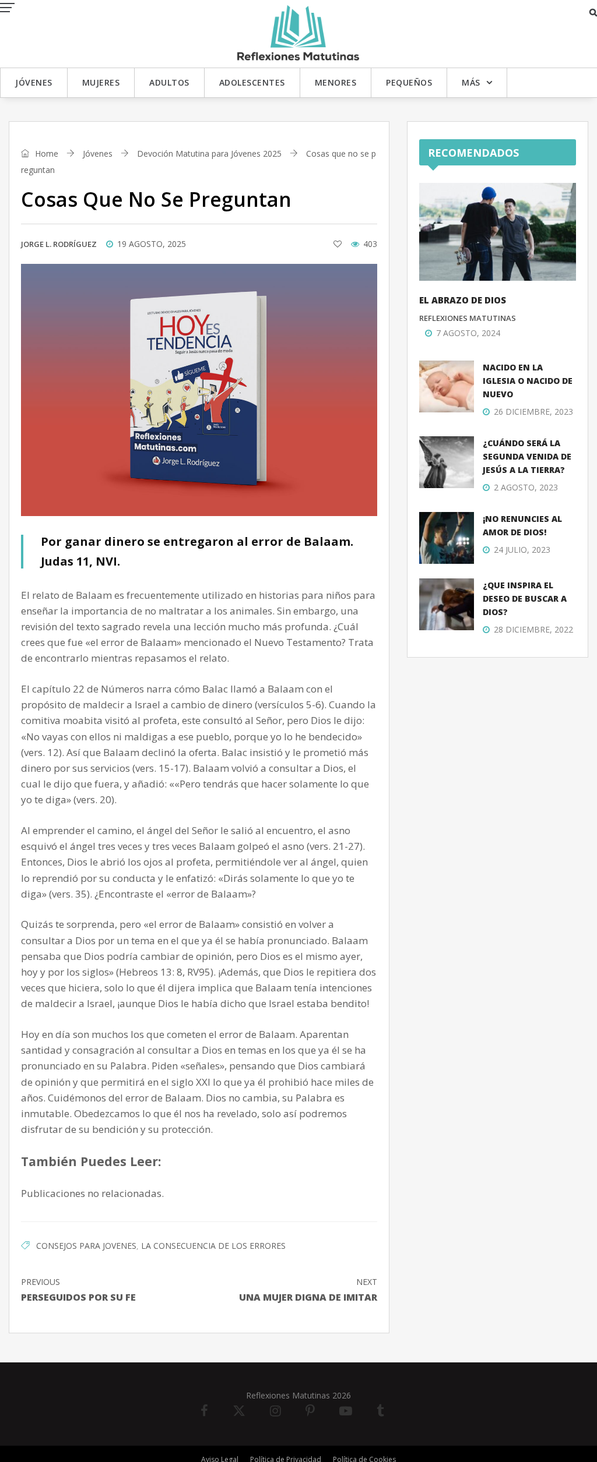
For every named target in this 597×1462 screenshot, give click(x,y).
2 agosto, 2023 (526, 487)
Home (45, 153)
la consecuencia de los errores (213, 1245)
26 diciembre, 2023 (533, 411)
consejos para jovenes (86, 1245)
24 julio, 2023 (522, 549)
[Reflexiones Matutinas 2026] (298, 32)
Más (471, 82)
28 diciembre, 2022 (533, 629)
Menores (336, 82)
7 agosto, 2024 (468, 332)
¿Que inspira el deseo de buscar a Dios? (525, 598)
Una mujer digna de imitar (308, 1290)
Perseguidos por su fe (78, 1290)
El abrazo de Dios (462, 300)
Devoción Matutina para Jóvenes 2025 (209, 153)
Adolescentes (252, 82)
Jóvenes (33, 82)
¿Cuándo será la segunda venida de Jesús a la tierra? (527, 456)
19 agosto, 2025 (151, 243)
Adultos (169, 82)
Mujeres (101, 82)
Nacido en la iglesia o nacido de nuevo (528, 381)
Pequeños (409, 82)
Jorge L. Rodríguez (59, 244)
